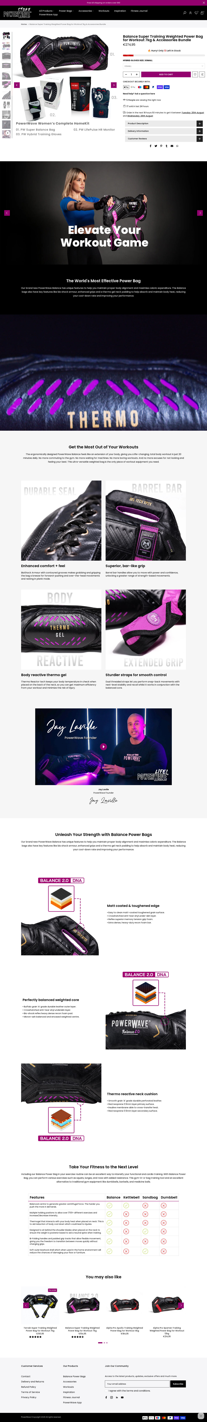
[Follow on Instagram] (111, 1397)
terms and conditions (138, 1390)
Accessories (85, 11)
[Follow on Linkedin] (117, 1397)
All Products (45, 11)
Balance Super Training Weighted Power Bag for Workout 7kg (82, 1329)
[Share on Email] (172, 146)
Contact (25, 1376)
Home (24, 24)
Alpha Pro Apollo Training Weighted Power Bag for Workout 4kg (124, 1329)
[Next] (114, 85)
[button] (35, 1336)
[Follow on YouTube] (122, 1397)
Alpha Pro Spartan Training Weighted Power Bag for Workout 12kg (167, 1330)
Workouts (104, 11)
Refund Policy (28, 1387)
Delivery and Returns (32, 1381)
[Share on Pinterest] (161, 146)
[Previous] (17, 85)
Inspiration (120, 11)
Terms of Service (30, 1392)
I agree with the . (129, 1390)
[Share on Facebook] (150, 146)
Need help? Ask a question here (139, 93)
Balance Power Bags (74, 1376)
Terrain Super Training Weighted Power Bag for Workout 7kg (40, 1329)
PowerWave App (48, 14)
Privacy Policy (28, 1397)
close (3, 3)
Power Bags (65, 11)
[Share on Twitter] (156, 146)
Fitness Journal (139, 11)
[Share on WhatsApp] (177, 146)
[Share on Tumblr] (166, 146)
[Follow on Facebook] (106, 1397)
